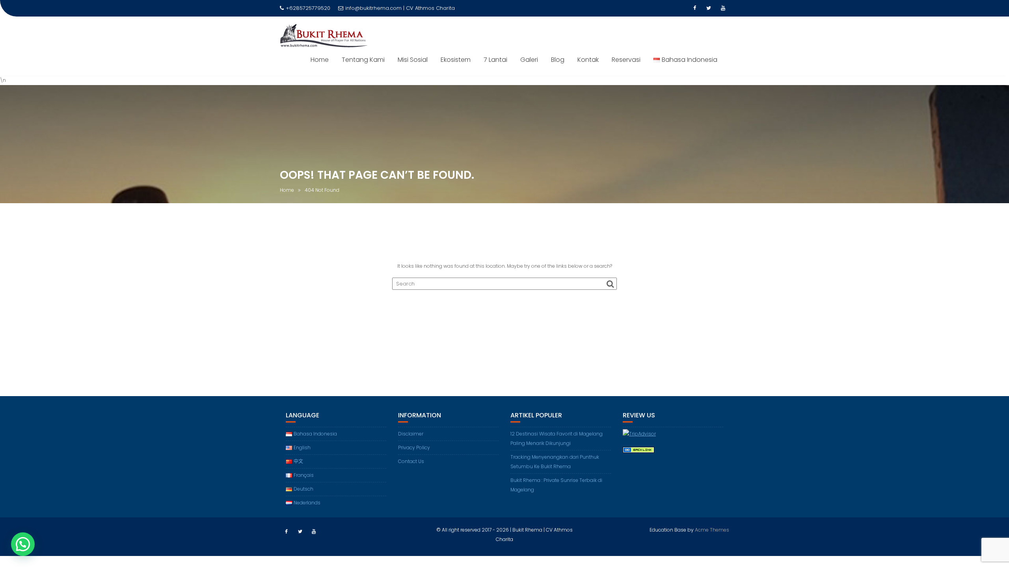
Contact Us (411, 461)
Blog (557, 59)
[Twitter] (708, 8)
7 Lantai (495, 59)
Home (320, 59)
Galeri (529, 59)
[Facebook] (694, 8)
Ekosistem (456, 59)
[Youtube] (723, 8)
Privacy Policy (414, 447)
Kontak (588, 59)
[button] (23, 544)
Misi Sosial (413, 59)
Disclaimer (410, 433)
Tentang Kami (363, 59)
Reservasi (626, 59)
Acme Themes (712, 529)
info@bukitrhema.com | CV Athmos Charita (400, 8)
